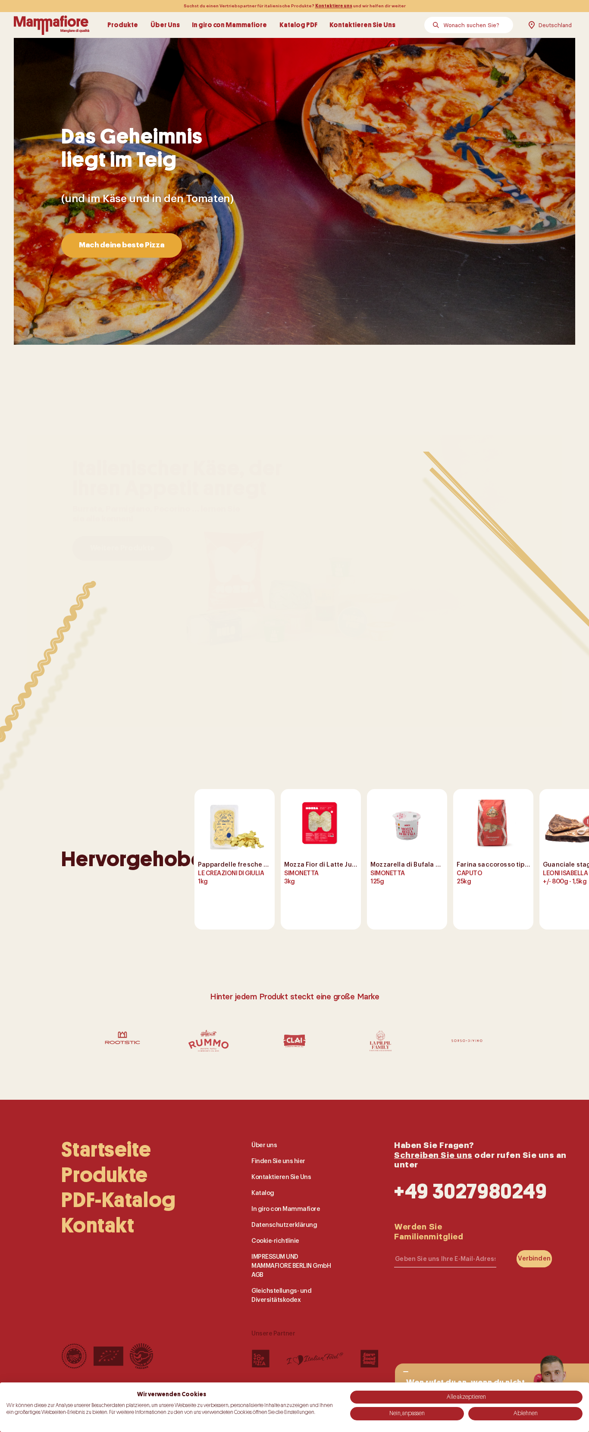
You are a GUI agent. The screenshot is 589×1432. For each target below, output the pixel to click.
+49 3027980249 (470, 1191)
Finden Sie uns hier (278, 1161)
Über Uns (165, 25)
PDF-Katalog (118, 1200)
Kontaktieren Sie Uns (362, 25)
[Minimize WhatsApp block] (405, 1371)
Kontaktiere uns (333, 6)
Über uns (264, 1145)
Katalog (262, 1193)
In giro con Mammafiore (229, 25)
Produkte (122, 25)
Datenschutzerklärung (284, 1225)
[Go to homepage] (51, 25)
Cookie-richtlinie (275, 1240)
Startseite (106, 1150)
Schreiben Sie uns (433, 1155)
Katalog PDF (298, 25)
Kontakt (97, 1225)
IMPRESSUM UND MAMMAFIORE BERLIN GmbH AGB (291, 1265)
